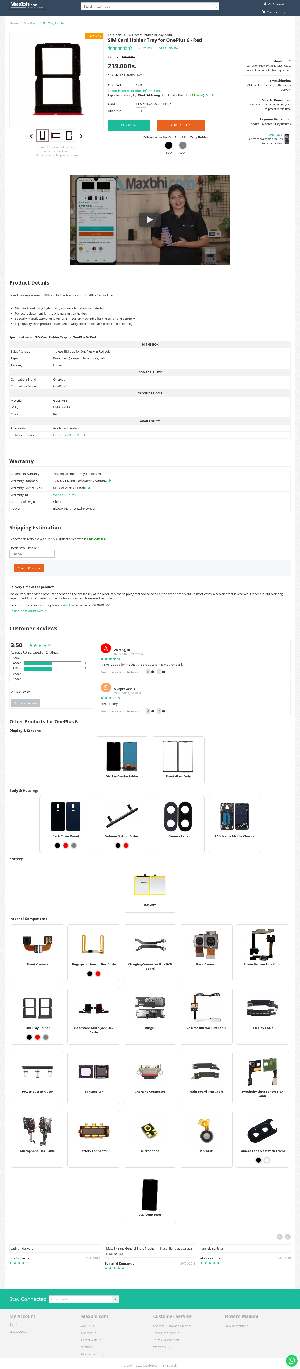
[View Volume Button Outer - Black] (117, 845)
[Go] (115, 1299)
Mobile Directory (92, 1354)
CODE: (112, 104)
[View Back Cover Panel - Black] (57, 845)
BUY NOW (128, 125)
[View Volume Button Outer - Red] (126, 845)
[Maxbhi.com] (27, 4)
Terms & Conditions (166, 1340)
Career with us (91, 1340)
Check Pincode (29, 568)
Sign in (14, 1324)
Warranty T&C (162, 1347)
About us (87, 1326)
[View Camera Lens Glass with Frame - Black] (258, 1160)
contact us (67, 605)
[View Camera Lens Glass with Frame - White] (266, 1160)
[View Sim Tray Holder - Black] (29, 1037)
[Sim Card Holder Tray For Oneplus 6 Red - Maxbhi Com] (56, 80)
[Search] (215, 7)
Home (14, 23)
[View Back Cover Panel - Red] (65, 845)
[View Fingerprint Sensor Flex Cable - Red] (98, 973)
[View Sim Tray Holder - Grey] (45, 1037)
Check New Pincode (23, 548)
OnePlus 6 (30, 23)
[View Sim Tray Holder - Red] (37, 1037)
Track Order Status (166, 1333)
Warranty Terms (64, 495)
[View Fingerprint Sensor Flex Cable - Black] (89, 973)
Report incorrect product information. (134, 90)
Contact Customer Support (172, 1326)
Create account (19, 1331)
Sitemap (87, 1347)
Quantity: (114, 111)
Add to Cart (181, 125)
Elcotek (172, 1365)
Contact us (88, 1333)
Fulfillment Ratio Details (69, 435)
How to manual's (236, 1326)
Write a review (168, 48)
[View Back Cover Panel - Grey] (73, 845)
